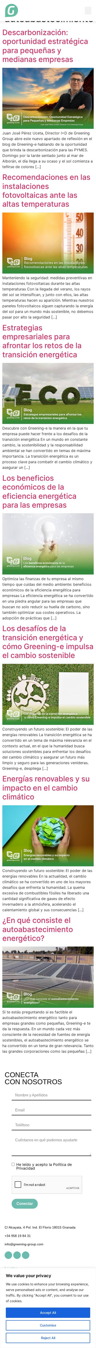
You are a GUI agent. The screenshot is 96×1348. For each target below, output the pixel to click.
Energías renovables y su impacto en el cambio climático (46, 787)
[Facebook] (8, 1255)
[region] (48, 1308)
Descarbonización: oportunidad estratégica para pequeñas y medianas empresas (45, 46)
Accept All (48, 1313)
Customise (48, 1325)
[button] (88, 10)
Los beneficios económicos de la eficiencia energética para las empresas (39, 491)
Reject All (48, 1338)
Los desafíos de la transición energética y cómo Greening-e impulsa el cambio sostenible (47, 642)
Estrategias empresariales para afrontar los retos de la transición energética (42, 341)
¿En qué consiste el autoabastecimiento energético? (37, 929)
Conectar (25, 1204)
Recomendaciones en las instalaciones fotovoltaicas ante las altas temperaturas (46, 191)
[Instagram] (25, 1255)
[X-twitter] (17, 1255)
